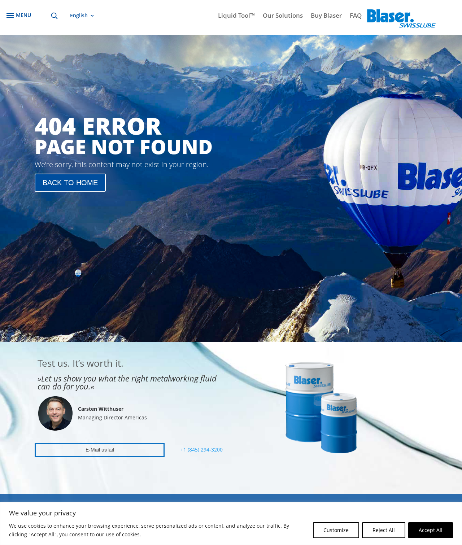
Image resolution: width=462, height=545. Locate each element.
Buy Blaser (326, 16)
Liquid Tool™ (236, 16)
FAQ (356, 16)
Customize (336, 530)
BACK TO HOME (70, 183)
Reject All (383, 530)
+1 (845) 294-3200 (201, 449)
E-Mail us (96, 450)
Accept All (431, 530)
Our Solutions (283, 16)
